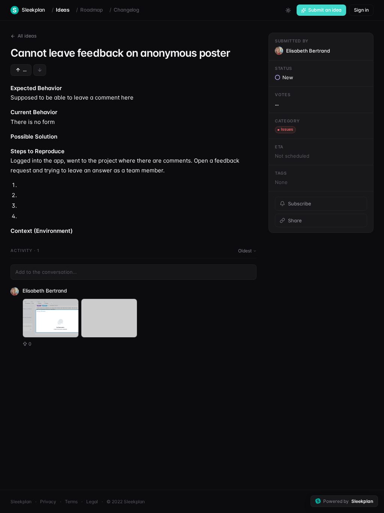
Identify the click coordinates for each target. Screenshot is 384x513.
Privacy (48, 501)
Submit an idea (325, 10)
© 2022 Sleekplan (125, 501)
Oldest (245, 250)
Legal (92, 501)
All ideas (27, 36)
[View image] (50, 318)
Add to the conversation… (46, 272)
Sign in (361, 10)
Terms (71, 501)
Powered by (348, 501)
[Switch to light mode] (288, 10)
